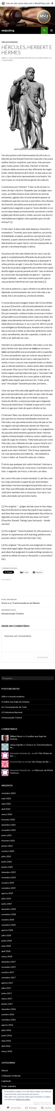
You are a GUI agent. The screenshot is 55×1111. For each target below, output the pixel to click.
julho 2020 (6, 856)
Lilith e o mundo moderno (12, 696)
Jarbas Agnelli (16, 744)
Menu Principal (51, 30)
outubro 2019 (7, 882)
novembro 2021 (8, 830)
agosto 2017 (7, 983)
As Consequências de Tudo (14, 707)
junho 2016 (6, 1035)
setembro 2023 (8, 793)
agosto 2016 (7, 1025)
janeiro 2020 (7, 867)
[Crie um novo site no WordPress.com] (27, 3)
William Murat (16, 736)
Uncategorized (9, 42)
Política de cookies (23, 1099)
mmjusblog (7, 30)
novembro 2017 (8, 967)
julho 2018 (6, 935)
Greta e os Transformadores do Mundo (20, 601)
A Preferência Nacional (11, 712)
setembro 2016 (8, 1019)
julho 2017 (6, 988)
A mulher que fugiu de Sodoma (15, 701)
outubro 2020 (7, 851)
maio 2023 (6, 798)
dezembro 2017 (8, 961)
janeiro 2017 (7, 1004)
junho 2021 (6, 835)
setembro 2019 (8, 888)
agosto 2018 (7, 930)
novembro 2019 (8, 877)
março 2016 (6, 1051)
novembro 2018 (8, 914)
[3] (44, 281)
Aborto (4, 1070)
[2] (41, 239)
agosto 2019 (7, 893)
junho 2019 (6, 904)
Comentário (42, 657)
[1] (11, 221)
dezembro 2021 (8, 825)
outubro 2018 (7, 919)
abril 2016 (5, 1046)
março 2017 (6, 998)
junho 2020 (6, 861)
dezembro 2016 (8, 1009)
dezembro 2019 (8, 872)
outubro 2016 (7, 1014)
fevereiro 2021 (8, 840)
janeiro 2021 (7, 846)
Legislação (6, 1081)
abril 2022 (5, 809)
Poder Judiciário (8, 1086)
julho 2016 (6, 1030)
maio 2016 (6, 1040)
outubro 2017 (7, 972)
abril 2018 (5, 951)
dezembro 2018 (8, 909)
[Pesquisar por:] (27, 678)
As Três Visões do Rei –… (39, 761)
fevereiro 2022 (8, 819)
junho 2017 (6, 993)
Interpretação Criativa (12, 612)
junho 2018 (6, 940)
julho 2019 (6, 898)
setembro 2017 (8, 977)
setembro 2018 (8, 925)
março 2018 (6, 956)
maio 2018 (6, 946)
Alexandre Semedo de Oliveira (28, 58)
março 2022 (6, 814)
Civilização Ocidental (10, 1075)
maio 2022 (6, 803)
